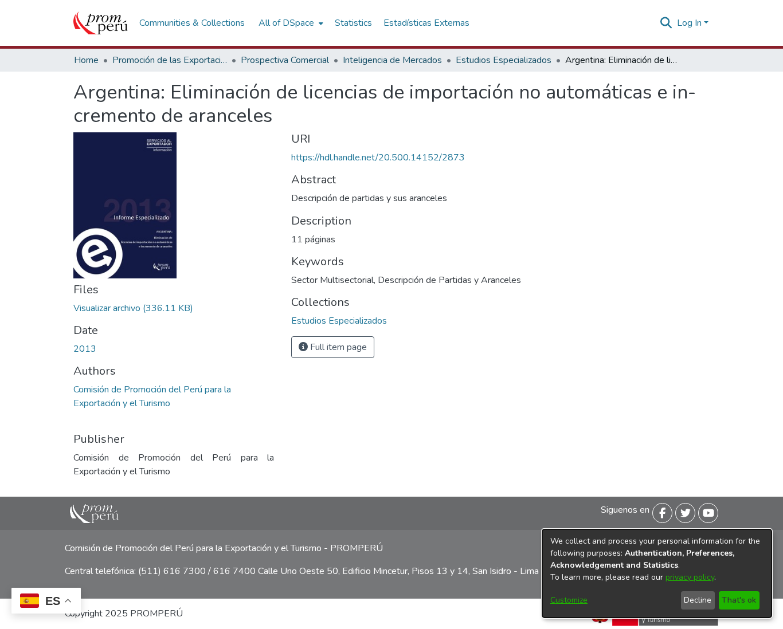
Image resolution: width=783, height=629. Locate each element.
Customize (569, 600)
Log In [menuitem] (689, 23)
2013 (84, 349)
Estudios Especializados (503, 60)
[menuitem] (289, 23)
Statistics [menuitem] (353, 23)
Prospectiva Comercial (285, 60)
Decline (697, 600)
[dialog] (657, 573)
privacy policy (689, 577)
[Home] (100, 22)
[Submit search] (666, 23)
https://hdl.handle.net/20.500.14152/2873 (378, 157)
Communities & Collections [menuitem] (192, 23)
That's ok (739, 600)
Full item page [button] (337, 347)
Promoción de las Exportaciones (169, 60)
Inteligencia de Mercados (392, 60)
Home (86, 60)
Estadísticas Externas (426, 23)
